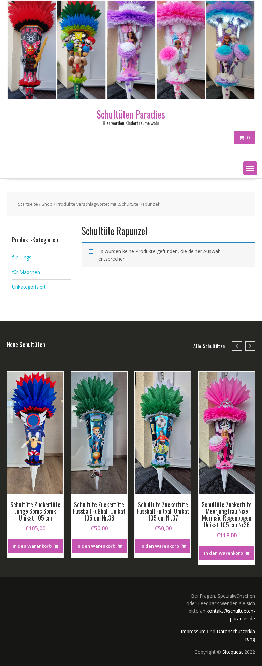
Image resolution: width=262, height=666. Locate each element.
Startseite (28, 204)
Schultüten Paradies (131, 114)
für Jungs (21, 257)
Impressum (193, 631)
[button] (250, 168)
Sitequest (232, 652)
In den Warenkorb (32, 546)
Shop (47, 204)
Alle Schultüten (209, 345)
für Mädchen (26, 272)
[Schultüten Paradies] (131, 97)
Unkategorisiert (29, 286)
